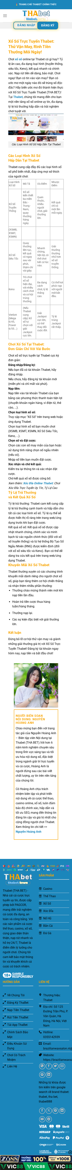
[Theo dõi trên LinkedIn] (62, 1111)
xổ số (18, 59)
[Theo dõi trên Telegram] (49, 1119)
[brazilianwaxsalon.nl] (36, 16)
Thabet (18, 97)
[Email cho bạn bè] (62, 1066)
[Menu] (5, 15)
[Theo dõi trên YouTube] (42, 1119)
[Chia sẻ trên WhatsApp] (42, 1066)
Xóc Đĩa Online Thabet (38, 483)
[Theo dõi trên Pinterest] (55, 1111)
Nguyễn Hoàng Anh (28, 831)
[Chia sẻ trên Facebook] (49, 1066)
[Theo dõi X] (49, 1111)
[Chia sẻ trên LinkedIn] (49, 1075)
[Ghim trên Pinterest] (42, 1075)
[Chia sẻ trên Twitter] (55, 1066)
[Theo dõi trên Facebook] (42, 1111)
